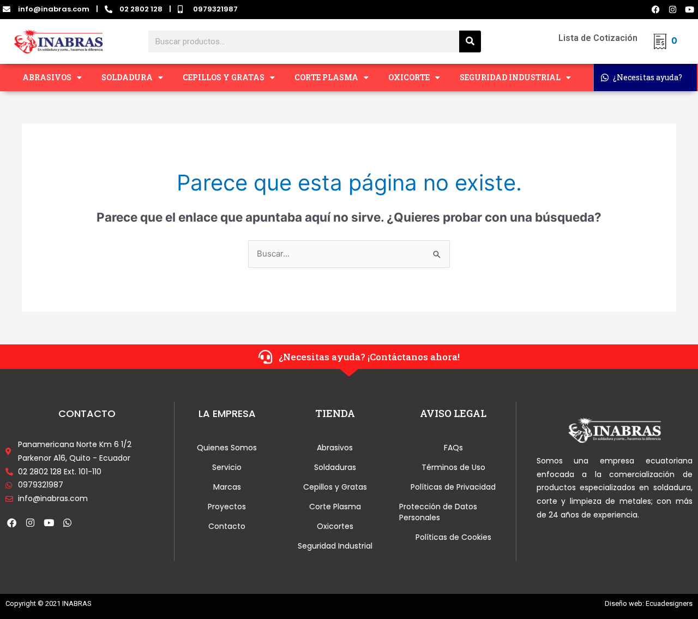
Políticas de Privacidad (453, 486)
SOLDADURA (127, 77)
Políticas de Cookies (453, 537)
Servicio (227, 467)
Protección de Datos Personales (438, 512)
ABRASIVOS (46, 77)
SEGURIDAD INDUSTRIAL (510, 77)
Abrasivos (335, 447)
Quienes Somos (227, 447)
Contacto (226, 526)
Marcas (227, 486)
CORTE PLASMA (326, 77)
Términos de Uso (453, 467)
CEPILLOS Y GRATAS (223, 77)
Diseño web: (624, 603)
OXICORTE (409, 77)
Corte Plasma (335, 506)
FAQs (453, 447)
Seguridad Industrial (335, 545)
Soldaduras (335, 467)
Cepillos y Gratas (335, 486)
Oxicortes (335, 526)
